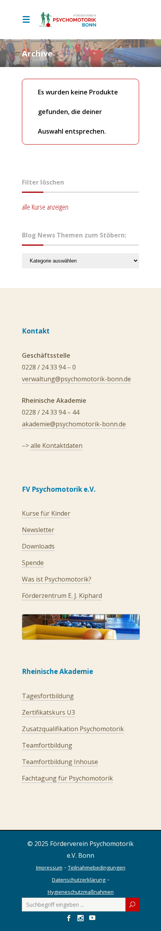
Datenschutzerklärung (79, 879)
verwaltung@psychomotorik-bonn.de (76, 379)
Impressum (49, 867)
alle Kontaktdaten (56, 445)
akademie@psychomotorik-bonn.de (74, 424)
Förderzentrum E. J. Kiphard (62, 595)
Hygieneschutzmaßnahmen (81, 891)
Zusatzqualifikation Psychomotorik (73, 729)
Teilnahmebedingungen (96, 867)
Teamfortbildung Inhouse (60, 761)
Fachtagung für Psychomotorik (67, 778)
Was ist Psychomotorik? (56, 579)
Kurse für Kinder (46, 513)
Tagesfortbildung (48, 696)
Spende (33, 562)
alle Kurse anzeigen (45, 207)
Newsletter (38, 529)
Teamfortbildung (47, 745)
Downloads (38, 546)
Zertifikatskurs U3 (48, 712)
